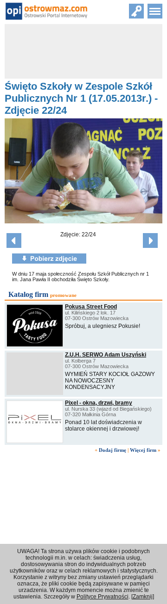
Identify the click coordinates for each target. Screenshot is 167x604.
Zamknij (143, 596)
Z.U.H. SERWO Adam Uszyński (105, 354)
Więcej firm (143, 450)
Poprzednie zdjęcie (13, 240)
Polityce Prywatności (102, 596)
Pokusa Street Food (91, 306)
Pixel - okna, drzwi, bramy (98, 403)
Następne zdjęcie (150, 240)
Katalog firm (28, 294)
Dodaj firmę (112, 450)
